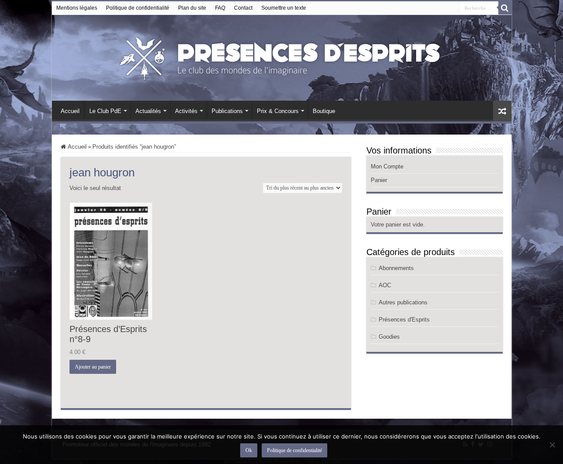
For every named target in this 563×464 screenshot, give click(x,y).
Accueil (70, 111)
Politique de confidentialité (137, 8)
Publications (227, 111)
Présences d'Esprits (404, 319)
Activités (186, 111)
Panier (379, 180)
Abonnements (396, 268)
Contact (243, 8)
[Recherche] (505, 8)
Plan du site (192, 8)
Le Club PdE (105, 111)
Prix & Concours (278, 111)
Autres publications (403, 302)
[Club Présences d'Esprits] (281, 56)
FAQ (220, 8)
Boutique (324, 111)
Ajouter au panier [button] (93, 367)
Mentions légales (76, 8)
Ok (248, 450)
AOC (385, 285)
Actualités (148, 111)
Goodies (389, 336)
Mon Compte (387, 166)
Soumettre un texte (283, 8)
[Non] (552, 444)
